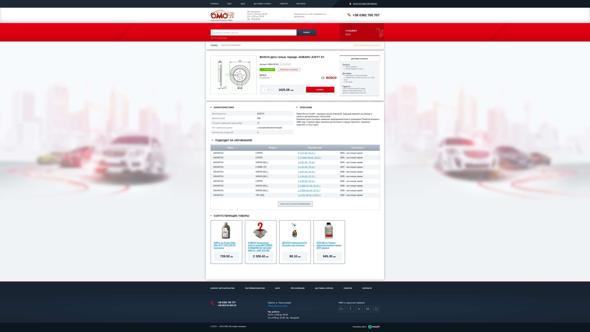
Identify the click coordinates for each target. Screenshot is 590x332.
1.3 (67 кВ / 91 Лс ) (306, 172)
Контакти (301, 4)
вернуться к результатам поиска (367, 45)
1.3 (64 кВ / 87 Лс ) (306, 176)
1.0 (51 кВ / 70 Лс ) (306, 162)
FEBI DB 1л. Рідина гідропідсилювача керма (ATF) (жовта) (329, 245)
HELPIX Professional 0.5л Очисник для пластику (294, 244)
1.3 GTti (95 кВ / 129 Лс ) (309, 195)
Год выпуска (357, 147)
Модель (273, 147)
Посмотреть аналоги (289, 70)
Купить (320, 90)
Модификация (315, 147)
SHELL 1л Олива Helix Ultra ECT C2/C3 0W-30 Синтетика (225, 245)
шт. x (270, 90)
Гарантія (284, 4)
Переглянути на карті (277, 305)
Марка (230, 147)
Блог (229, 4)
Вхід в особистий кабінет (365, 4)
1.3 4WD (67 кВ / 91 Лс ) (309, 186)
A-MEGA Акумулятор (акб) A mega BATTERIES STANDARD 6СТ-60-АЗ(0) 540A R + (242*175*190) (260, 246)
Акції (243, 4)
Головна (214, 4)
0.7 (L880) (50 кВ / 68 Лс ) (309, 157)
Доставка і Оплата (262, 4)
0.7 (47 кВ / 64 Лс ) (306, 153)
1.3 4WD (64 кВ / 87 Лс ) (309, 190)
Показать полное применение (295, 204)
